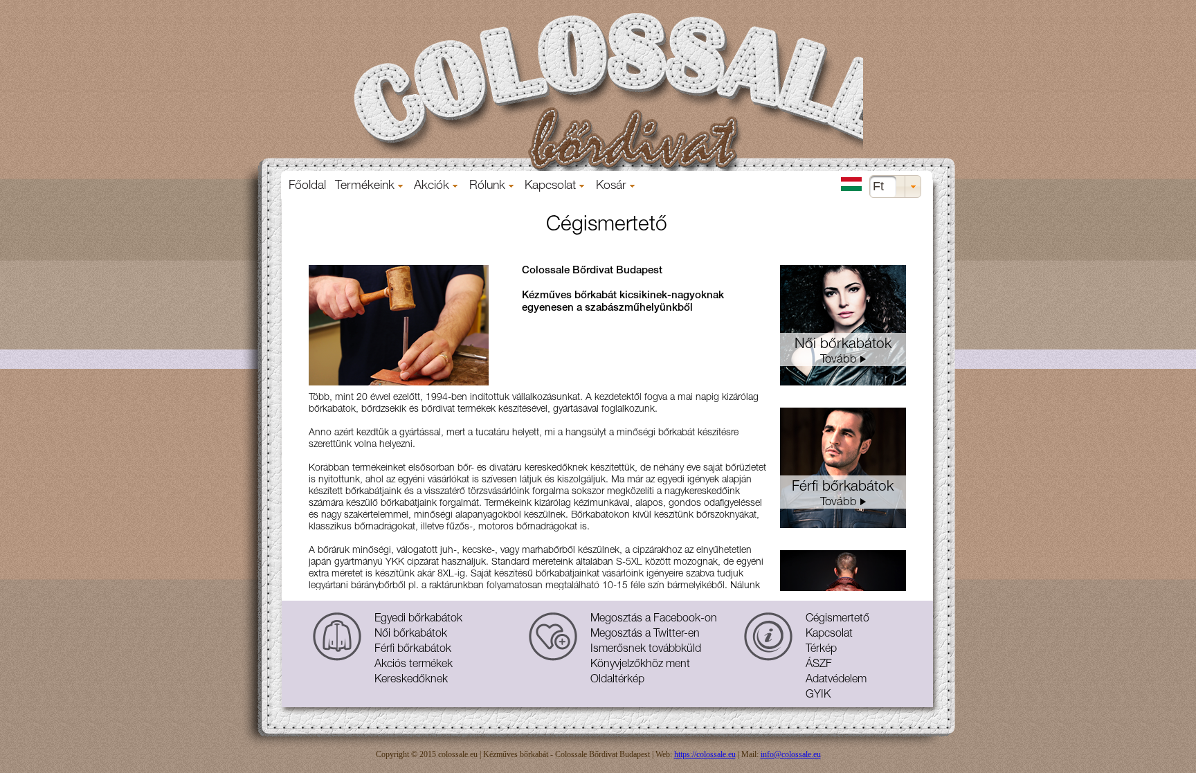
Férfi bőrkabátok (412, 649)
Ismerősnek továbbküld (645, 649)
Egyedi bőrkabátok (418, 619)
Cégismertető (837, 619)
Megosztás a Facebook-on (653, 619)
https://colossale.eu (705, 754)
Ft (878, 186)
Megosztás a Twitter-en (645, 634)
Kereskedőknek (411, 680)
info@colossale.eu (791, 754)
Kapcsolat (829, 634)
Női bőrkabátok (410, 634)
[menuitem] (307, 186)
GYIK (818, 695)
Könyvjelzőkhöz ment (640, 665)
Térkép (821, 649)
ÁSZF (819, 665)
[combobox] (895, 186)
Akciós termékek (413, 665)
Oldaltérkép (617, 680)
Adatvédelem (836, 680)
